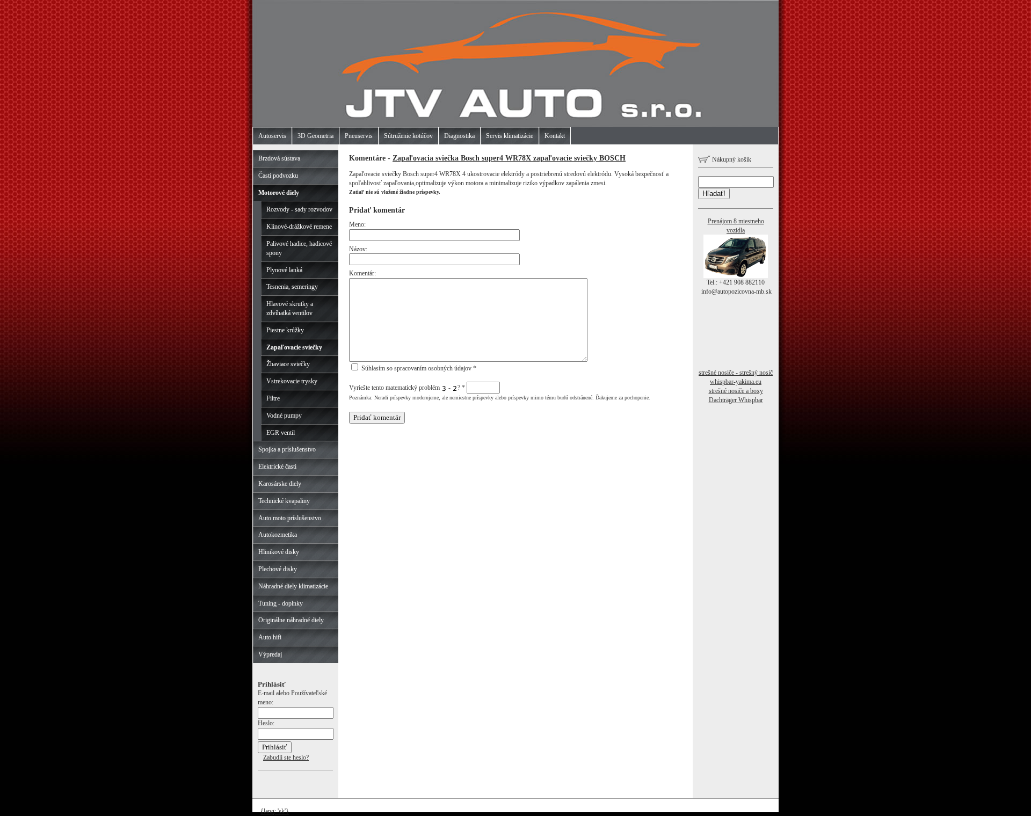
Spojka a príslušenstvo (287, 449)
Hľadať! (713, 194)
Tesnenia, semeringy (292, 286)
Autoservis (272, 136)
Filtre (273, 398)
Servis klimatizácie (509, 136)
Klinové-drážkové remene (299, 226)
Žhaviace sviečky (288, 364)
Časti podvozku (278, 175)
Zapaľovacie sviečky (294, 347)
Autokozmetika (277, 534)
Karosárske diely (279, 483)
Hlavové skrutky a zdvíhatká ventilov (289, 308)
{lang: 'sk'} (274, 811)
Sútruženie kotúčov (408, 136)
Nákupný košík (730, 159)
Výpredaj (270, 654)
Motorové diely (278, 192)
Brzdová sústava (279, 158)
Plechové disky (277, 569)
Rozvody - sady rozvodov (299, 209)
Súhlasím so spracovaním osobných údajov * (418, 368)
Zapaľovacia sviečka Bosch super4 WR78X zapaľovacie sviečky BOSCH (509, 158)
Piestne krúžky (285, 330)
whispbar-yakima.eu (735, 381)
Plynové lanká (284, 270)
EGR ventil (280, 432)
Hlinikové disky (278, 552)
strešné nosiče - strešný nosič (736, 372)
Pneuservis (359, 136)
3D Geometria (315, 136)
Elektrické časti (277, 466)
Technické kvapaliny (284, 501)
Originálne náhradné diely (291, 620)
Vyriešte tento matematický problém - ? (407, 387)
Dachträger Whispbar (736, 400)
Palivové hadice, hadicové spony (299, 248)
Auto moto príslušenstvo (289, 518)
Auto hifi (269, 637)
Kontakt (554, 136)
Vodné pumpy (284, 415)
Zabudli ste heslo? (286, 757)
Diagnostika (459, 136)
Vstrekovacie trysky (291, 381)
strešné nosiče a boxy (736, 391)
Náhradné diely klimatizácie (293, 586)
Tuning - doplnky (280, 603)
